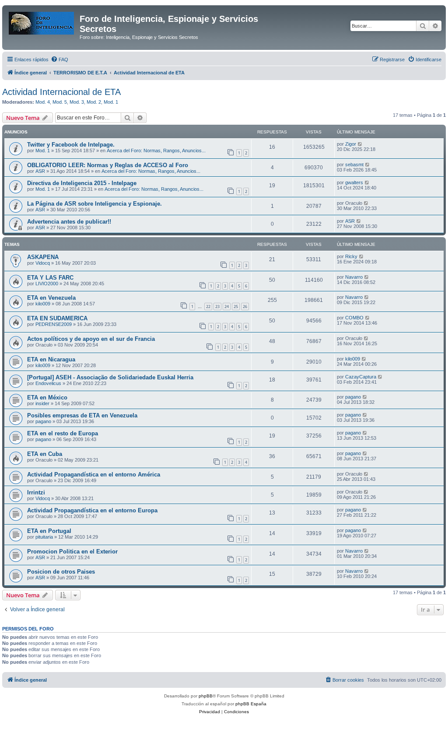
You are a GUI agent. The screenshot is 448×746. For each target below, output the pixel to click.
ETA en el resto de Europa (62, 433)
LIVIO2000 (46, 283)
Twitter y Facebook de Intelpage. (71, 144)
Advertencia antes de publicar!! (69, 221)
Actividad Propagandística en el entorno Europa (92, 510)
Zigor (350, 144)
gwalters (354, 182)
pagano (353, 396)
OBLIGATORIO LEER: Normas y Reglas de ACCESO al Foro (107, 165)
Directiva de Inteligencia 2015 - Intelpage (81, 183)
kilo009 (42, 303)
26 (245, 306)
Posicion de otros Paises (61, 571)
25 (236, 306)
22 (208, 306)
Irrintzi (36, 492)
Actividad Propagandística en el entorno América (93, 474)
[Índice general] (42, 21)
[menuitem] (59, 59)
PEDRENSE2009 (53, 324)
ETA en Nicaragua (51, 359)
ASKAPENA (43, 257)
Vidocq (42, 263)
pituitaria (44, 536)
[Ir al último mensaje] (360, 144)
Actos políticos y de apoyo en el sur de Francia (91, 339)
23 (217, 306)
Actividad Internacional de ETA (61, 92)
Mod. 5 (59, 102)
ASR (40, 171)
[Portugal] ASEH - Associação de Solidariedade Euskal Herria (110, 377)
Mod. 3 (77, 102)
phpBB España (250, 703)
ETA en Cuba (44, 454)
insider (42, 403)
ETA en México (47, 397)
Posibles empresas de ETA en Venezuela (82, 415)
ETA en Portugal (49, 531)
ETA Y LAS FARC (50, 277)
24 (226, 306)
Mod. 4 (42, 102)
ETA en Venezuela (51, 297)
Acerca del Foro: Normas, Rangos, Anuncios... (156, 150)
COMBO (354, 317)
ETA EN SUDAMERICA (57, 318)
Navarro (354, 277)
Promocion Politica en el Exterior (72, 551)
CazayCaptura (360, 376)
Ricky (351, 256)
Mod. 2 (94, 102)
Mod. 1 (111, 102)
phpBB (206, 695)
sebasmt (354, 164)
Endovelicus (48, 383)
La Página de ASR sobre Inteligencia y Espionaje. (94, 203)
